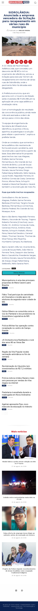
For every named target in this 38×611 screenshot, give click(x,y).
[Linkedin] (21, 62)
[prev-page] (3, 413)
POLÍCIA (4, 397)
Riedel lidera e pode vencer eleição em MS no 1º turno (19, 462)
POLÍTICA (5, 287)
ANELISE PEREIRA (24, 30)
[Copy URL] (30, 62)
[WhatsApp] (8, 62)
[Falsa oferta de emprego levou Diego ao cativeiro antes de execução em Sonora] (19, 518)
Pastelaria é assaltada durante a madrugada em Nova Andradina (16, 393)
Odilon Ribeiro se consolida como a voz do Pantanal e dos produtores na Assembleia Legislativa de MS (18, 313)
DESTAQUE (5, 333)
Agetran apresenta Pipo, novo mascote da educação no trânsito (17, 405)
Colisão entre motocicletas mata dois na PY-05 (19, 498)
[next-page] (6, 413)
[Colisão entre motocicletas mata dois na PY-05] (19, 483)
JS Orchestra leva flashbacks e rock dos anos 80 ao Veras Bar (18, 341)
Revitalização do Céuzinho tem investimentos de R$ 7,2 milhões (17, 367)
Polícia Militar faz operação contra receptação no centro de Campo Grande (17, 328)
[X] (26, 62)
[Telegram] (17, 62)
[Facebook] (12, 62)
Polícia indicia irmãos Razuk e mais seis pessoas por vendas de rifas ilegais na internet (18, 380)
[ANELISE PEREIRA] (8, 31)
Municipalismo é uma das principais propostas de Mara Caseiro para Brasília (18, 282)
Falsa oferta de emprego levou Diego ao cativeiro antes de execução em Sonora (19, 534)
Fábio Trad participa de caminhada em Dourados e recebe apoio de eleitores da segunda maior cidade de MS (19, 298)
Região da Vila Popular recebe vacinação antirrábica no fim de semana (16, 354)
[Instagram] (16, 590)
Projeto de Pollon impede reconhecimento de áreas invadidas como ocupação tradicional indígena (19, 571)
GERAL (13, 268)
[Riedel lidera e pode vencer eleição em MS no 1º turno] (19, 447)
